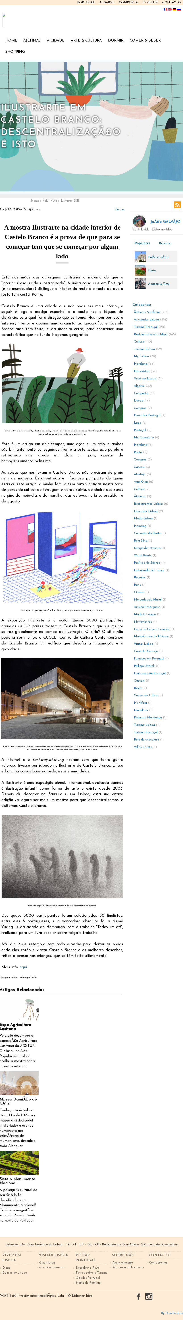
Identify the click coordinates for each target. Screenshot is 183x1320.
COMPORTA (128, 2)
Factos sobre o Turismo (92, 1272)
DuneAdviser (131, 1244)
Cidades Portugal (88, 1277)
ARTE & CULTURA (86, 40)
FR (67, 1244)
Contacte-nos (158, 1262)
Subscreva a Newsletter (128, 1267)
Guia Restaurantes (52, 1267)
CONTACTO (171, 2)
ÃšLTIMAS (32, 40)
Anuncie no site (122, 1262)
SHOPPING (15, 52)
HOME (11, 40)
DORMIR (115, 40)
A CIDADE (55, 40)
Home (35, 201)
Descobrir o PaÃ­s (88, 1267)
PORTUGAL (86, 2)
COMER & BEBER (145, 40)
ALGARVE (106, 2)
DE (89, 1244)
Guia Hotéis (47, 1262)
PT (75, 1244)
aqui (23, 967)
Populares (142, 243)
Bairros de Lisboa (15, 1272)
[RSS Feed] (177, 204)
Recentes (165, 243)
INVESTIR (150, 2)
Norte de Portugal (88, 1282)
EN (81, 1244)
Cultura (120, 209)
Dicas (6, 1267)
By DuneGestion (172, 1313)
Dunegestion (169, 1244)
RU (97, 1244)
